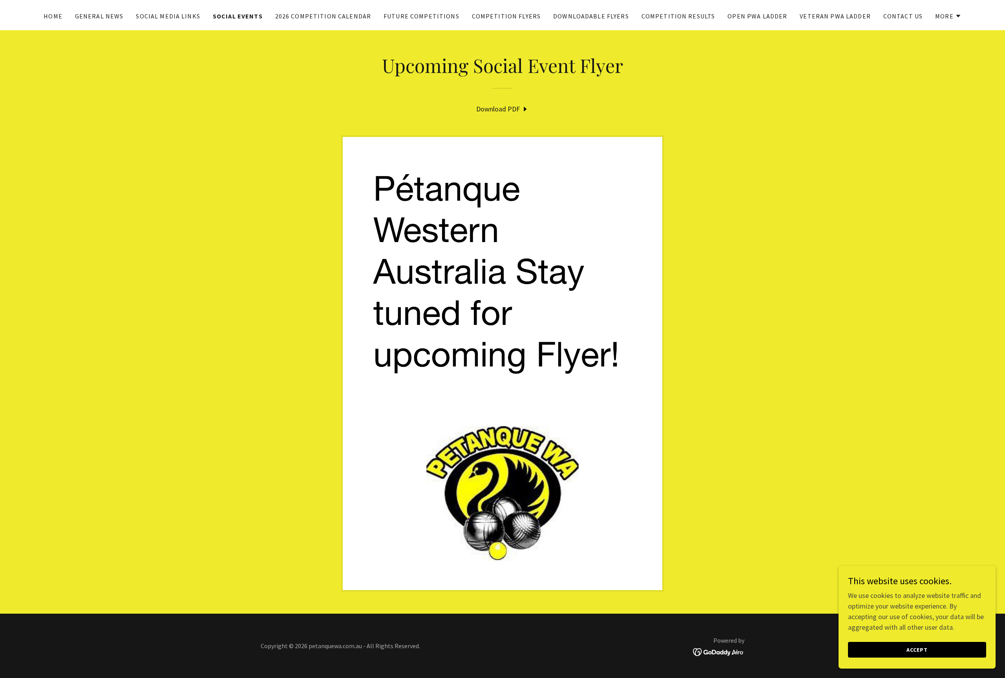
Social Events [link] (238, 16)
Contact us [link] (903, 16)
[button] (948, 16)
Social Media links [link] (168, 16)
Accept (917, 649)
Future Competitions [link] (421, 16)
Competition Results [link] (678, 16)
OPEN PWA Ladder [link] (757, 16)
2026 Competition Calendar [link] (323, 16)
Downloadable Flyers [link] (591, 16)
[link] (502, 108)
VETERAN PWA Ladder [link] (835, 16)
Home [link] (53, 16)
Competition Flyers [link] (506, 16)
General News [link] (99, 16)
